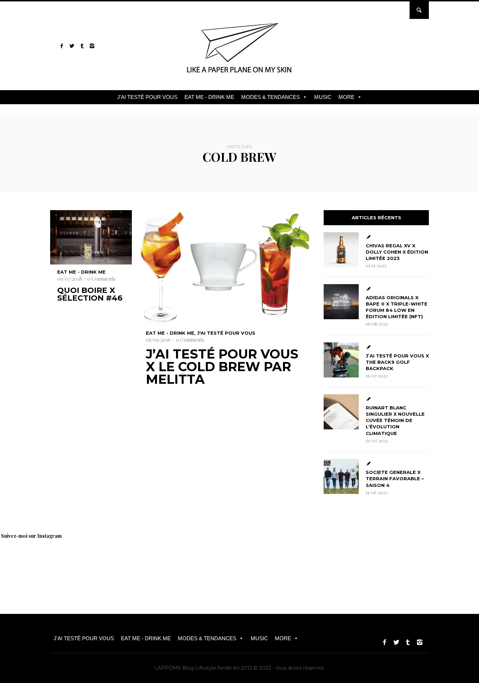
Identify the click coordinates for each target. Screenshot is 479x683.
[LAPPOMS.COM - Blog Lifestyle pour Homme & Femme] (239, 75)
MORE (346, 97)
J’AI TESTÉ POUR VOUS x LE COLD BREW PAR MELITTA (222, 367)
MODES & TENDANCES (270, 97)
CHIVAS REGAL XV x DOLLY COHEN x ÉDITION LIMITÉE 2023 (397, 252)
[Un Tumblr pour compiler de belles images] (82, 45)
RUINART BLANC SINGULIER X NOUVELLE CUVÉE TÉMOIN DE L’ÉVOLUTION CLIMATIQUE (395, 420)
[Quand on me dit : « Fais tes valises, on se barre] (319, 561)
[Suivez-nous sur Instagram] (92, 45)
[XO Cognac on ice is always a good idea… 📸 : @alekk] (24, 561)
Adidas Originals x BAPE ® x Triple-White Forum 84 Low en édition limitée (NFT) (396, 307)
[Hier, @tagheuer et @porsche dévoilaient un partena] (368, 561)
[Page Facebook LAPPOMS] (61, 45)
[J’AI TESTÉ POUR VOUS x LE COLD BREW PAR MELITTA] (224, 267)
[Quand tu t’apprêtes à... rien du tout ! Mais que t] (171, 561)
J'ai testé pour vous (226, 333)
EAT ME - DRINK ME (209, 97)
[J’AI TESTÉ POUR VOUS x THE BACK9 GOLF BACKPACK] (341, 359)
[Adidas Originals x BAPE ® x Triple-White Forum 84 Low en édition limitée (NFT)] (341, 301)
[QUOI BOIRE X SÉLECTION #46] (91, 237)
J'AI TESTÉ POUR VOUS (147, 97)
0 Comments (101, 278)
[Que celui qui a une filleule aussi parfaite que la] (220, 561)
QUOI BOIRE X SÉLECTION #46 (89, 294)
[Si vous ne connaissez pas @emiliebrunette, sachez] (417, 561)
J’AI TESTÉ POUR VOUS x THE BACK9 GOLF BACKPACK (397, 362)
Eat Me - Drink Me (81, 272)
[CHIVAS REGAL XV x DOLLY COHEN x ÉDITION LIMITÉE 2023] (341, 249)
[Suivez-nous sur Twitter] (71, 45)
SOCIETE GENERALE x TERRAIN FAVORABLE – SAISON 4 (395, 478)
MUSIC (322, 97)
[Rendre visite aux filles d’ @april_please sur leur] (73, 561)
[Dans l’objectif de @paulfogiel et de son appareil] (122, 561)
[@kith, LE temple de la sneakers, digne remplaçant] (270, 561)
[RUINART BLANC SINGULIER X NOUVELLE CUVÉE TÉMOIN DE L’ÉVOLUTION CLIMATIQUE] (341, 411)
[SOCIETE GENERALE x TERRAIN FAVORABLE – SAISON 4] (341, 476)
